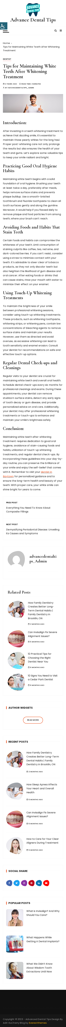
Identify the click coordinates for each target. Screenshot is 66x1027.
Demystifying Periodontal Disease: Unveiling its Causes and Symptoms (32, 531)
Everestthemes (38, 1022)
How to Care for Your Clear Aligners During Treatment (42, 841)
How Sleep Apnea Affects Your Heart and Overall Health (41, 788)
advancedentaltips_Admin (21, 88)
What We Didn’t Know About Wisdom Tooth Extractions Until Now (39, 967)
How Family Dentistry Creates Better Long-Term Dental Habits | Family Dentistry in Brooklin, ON (41, 610)
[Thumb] (14, 759)
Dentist (7, 59)
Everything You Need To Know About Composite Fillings (28, 510)
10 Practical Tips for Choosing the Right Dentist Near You (39, 657)
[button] (56, 30)
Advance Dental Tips (33, 20)
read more (33, 720)
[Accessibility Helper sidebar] (3, 26)
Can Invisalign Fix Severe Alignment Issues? (41, 814)
